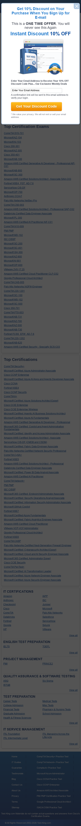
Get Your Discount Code (36, 106)
